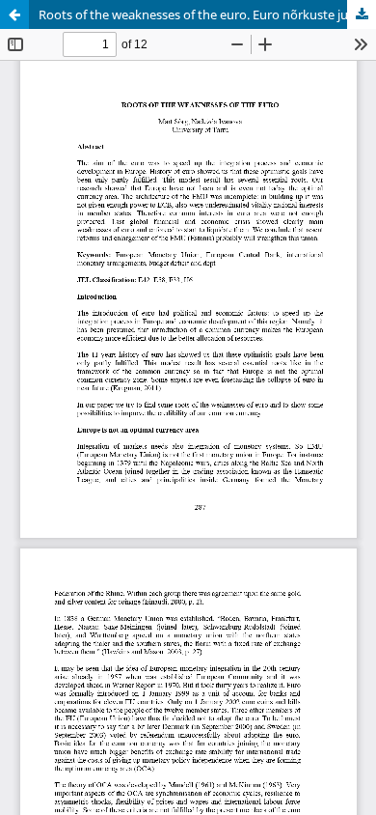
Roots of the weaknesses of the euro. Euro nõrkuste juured (207, 14)
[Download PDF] (361, 14)
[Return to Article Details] (14, 14)
